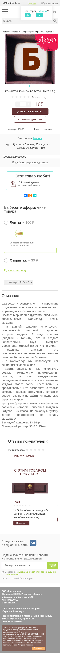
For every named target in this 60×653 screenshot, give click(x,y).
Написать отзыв (23, 456)
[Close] (49, 8)
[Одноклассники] (30, 195)
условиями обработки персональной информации (30, 573)
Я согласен (38, 648)
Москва (32, 3)
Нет (39, 15)
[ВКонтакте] (26, 195)
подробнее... (31, 645)
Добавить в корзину (30, 111)
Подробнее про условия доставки (30, 162)
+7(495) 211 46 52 (11, 3)
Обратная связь (49, 3)
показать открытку (17, 270)
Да (27, 15)
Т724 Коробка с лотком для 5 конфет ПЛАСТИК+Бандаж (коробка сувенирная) (30, 514)
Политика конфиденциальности (15, 633)
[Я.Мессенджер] (34, 195)
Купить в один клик (30, 119)
